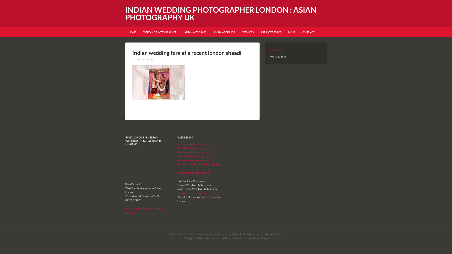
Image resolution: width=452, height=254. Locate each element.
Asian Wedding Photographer (193, 172)
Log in (265, 238)
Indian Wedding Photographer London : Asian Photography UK (220, 13)
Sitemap (279, 234)
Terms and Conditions (261, 234)
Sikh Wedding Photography (192, 144)
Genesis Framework (235, 238)
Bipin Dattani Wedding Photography (210, 234)
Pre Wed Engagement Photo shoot (196, 192)
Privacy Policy (239, 234)
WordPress (254, 238)
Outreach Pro (212, 238)
